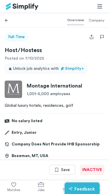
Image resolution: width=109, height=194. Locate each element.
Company (96, 20)
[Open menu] (99, 6)
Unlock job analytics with (48, 69)
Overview (75, 20)
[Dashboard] (22, 6)
